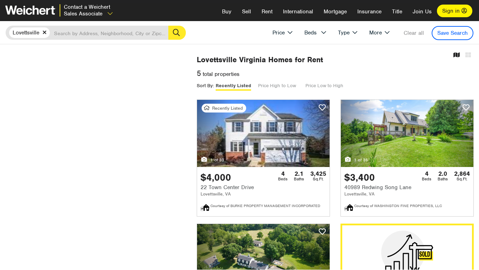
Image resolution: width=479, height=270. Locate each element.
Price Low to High (324, 86)
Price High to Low (277, 86)
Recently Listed (233, 86)
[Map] (457, 55)
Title (397, 11)
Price (278, 32)
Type (344, 32)
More (375, 32)
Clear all (414, 33)
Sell (246, 11)
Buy (226, 11)
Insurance (369, 11)
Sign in (451, 10)
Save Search (452, 33)
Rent (267, 11)
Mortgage (335, 11)
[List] (468, 55)
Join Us (422, 11)
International (298, 11)
